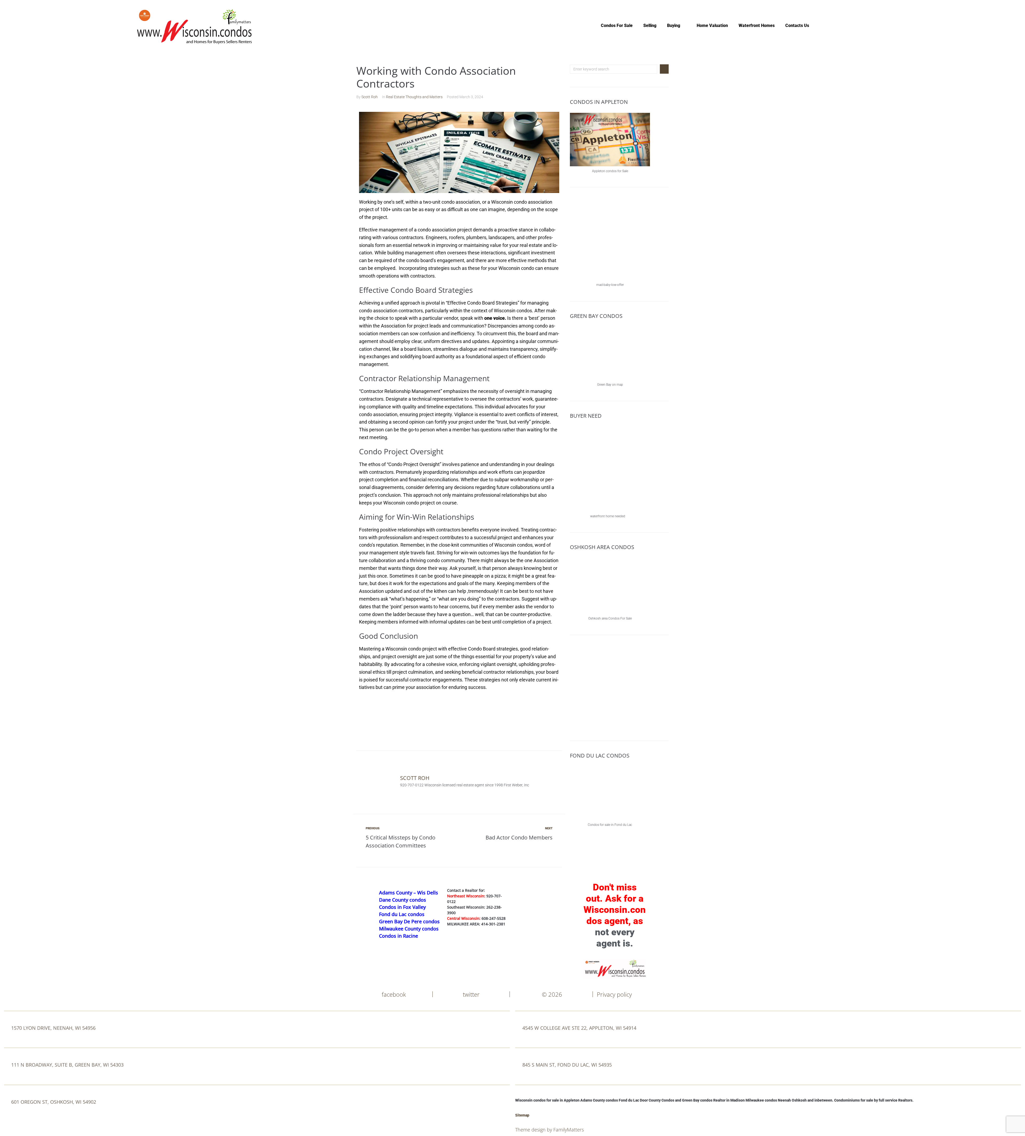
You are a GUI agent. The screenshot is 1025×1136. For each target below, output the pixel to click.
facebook (394, 994)
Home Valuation (712, 25)
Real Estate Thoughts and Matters (414, 97)
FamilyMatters (568, 1129)
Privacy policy (614, 994)
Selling (649, 25)
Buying (673, 25)
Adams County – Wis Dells (408, 892)
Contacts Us (797, 25)
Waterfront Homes (757, 25)
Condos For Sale (617, 25)
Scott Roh (369, 97)
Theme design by (534, 1129)
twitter (471, 994)
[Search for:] (613, 69)
